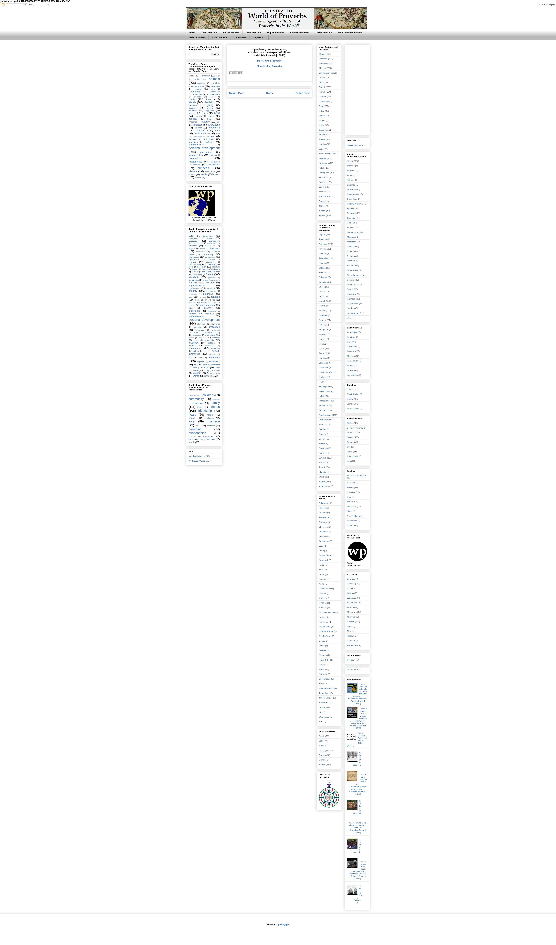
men (218, 133)
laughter (198, 128)
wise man (210, 171)
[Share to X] (235, 72)
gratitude (211, 277)
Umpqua (323, 707)
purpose (192, 345)
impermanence (196, 285)
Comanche (324, 541)
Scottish (322, 191)
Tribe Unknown (326, 698)
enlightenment (213, 94)
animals (214, 79)
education (197, 94)
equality (197, 97)
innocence (193, 122)
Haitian (350, 399)
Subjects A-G (259, 37)
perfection (209, 142)
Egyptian (351, 208)
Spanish (322, 201)
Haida (321, 565)
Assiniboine (324, 517)
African (322, 54)
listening (192, 303)
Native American (197, 37)
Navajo (322, 617)
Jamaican (351, 404)
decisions (216, 267)
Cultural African (326, 73)
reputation (215, 162)
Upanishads (352, 456)
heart (217, 113)
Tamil (349, 626)
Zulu (349, 318)
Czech (322, 287)
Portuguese (324, 172)
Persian (322, 755)
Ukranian (323, 472)
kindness (198, 124)
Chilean (350, 342)
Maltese (322, 377)
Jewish (322, 135)
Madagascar (353, 232)
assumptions (211, 243)
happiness (209, 110)
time (196, 365)
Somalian (351, 280)
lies (213, 300)
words (204, 174)
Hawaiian (351, 492)
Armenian (323, 249)
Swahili (350, 289)
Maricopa (323, 598)
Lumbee (322, 593)
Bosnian (322, 272)
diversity (195, 272)
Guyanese (351, 351)
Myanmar (351, 617)
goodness (193, 108)
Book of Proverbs (355, 428)
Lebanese (323, 363)
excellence (212, 97)
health (205, 113)
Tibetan (350, 636)
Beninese (351, 189)
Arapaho (323, 512)
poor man (215, 324)
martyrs (204, 302)
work (217, 174)
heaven (198, 116)
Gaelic (322, 736)
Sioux (321, 683)
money (210, 136)
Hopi (321, 569)
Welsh (321, 477)
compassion (194, 257)
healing (192, 113)
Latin (321, 149)
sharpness (212, 354)
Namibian (351, 246)
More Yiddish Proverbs (269, 66)
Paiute (322, 645)
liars (206, 300)
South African (325, 196)
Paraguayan (352, 361)
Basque (322, 263)
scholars (196, 165)
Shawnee (323, 674)
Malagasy (351, 237)
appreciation (214, 241)
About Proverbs (209, 32)
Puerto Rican (353, 408)
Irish (321, 120)
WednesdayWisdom (198, 461)
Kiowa (321, 584)
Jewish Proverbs (323, 32)
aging (197, 79)
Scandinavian (325, 420)
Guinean (351, 223)
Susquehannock (326, 688)
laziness (202, 297)
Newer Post (236, 93)
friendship (209, 102)
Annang (350, 175)
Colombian (352, 346)
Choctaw (323, 536)
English (322, 87)
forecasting (197, 275)
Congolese (352, 199)
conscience (215, 92)
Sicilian (322, 439)
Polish (321, 168)
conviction (211, 259)
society (192, 440)
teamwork (214, 361)
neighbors (193, 142)
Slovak (322, 443)
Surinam (351, 370)
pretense (216, 330)
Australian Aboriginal (356, 475)
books (198, 89)
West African (353, 303)
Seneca (322, 669)
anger (210, 238)
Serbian (322, 429)
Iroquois (322, 579)
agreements (193, 238)
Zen (349, 461)
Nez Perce (323, 622)
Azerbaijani (324, 258)
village (200, 440)
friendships (194, 105)
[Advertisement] (357, 89)
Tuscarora (323, 702)
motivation (208, 139)
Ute (320, 712)
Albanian (323, 239)
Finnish (322, 306)
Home (192, 32)
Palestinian (324, 391)
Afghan (322, 234)
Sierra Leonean (354, 275)
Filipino (350, 487)
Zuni (321, 721)
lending (197, 300)
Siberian (322, 434)
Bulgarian (323, 277)
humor (210, 119)
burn (213, 89)
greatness (193, 110)
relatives (192, 437)
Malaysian (351, 506)
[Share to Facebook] (238, 72)
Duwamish (323, 560)
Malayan (351, 502)
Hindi (349, 588)
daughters (216, 399)
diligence (216, 269)
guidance (216, 280)
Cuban (350, 389)
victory (206, 370)
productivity (210, 335)
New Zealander (354, 516)
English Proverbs (275, 32)
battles (202, 249)
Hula (349, 497)
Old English (324, 750)
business (215, 248)
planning (201, 324)
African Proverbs (231, 32)
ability (191, 236)
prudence (194, 342)
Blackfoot (323, 522)
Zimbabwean (353, 313)
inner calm (209, 288)
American (323, 58)
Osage (322, 641)
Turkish (322, 210)
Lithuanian (323, 367)
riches (196, 351)
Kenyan (350, 227)
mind (191, 308)
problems (213, 155)
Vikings (322, 760)
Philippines (352, 520)
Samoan (351, 525)
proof (196, 340)
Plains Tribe (324, 660)
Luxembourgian (326, 372)
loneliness (209, 418)
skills (201, 358)
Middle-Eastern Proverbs (350, 32)
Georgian (323, 315)
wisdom (193, 171)
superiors (201, 362)
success (203, 168)
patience (192, 314)
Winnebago (324, 717)
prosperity (209, 340)
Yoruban (351, 308)
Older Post (303, 93)
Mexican (351, 356)
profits (191, 338)
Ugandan (351, 299)
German (322, 96)
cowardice (210, 262)
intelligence (211, 291)
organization (212, 311)
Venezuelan (352, 375)
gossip (210, 108)
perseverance (196, 144)
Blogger (284, 924)
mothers (192, 139)
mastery (192, 305)
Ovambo (351, 261)
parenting (195, 429)
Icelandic (323, 334)
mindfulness (198, 136)
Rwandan (351, 265)
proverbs (195, 158)
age (218, 76)
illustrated (351, 669)
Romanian (205, 76)
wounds (198, 178)
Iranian (322, 115)
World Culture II (219, 37)
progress (202, 338)
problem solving (196, 155)
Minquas (323, 603)
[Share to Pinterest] (241, 72)
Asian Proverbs (253, 32)
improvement (194, 288)
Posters (350, 660)
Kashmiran (352, 602)
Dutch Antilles (353, 394)
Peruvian (351, 365)
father (200, 407)
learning (200, 130)
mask (214, 302)
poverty (197, 327)
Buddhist (323, 63)
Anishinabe (324, 503)
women (192, 174)
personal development (204, 148)
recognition (209, 346)
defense (205, 269)
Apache (322, 508)
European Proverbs (299, 32)
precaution (205, 152)
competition (210, 257)
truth (206, 367)
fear (218, 272)
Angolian (351, 170)
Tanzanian (351, 294)
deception (201, 267)
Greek (191, 76)
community (194, 91)
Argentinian (352, 332)
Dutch (321, 82)
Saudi (321, 187)
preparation (199, 330)
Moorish (322, 745)
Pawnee (322, 650)
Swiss (321, 462)
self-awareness (211, 164)
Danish (322, 77)
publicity (211, 343)
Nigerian (323, 158)
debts (191, 267)
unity (217, 367)
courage (192, 262)
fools (208, 99)
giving (210, 105)
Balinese (351, 483)
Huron (321, 574)
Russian (322, 182)
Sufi (349, 447)
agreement (208, 236)
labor (191, 297)
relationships (195, 161)
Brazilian (351, 337)
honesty (193, 118)
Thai (349, 631)
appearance (194, 241)
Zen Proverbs (239, 37)
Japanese (323, 130)
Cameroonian (353, 194)
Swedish (323, 458)
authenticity (215, 83)
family (192, 99)
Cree (321, 546)
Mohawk (323, 607)
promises (216, 338)
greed (205, 280)
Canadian (323, 282)
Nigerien (351, 256)
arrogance (201, 83)
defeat (194, 269)
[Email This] (230, 72)
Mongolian (352, 612)
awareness (198, 86)
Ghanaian (323, 101)
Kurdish (322, 144)
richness (207, 351)
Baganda (351, 185)
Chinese (322, 68)
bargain (192, 249)
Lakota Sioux (325, 588)
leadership (214, 127)
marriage (213, 421)
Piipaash (323, 655)
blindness (215, 86)
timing (196, 367)
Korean (322, 139)
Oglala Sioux (324, 626)
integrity (205, 121)
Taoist (321, 206)
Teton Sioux (324, 693)
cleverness (200, 252)
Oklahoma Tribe (326, 631)
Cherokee (323, 527)
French (322, 92)
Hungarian (323, 329)
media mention (202, 133)
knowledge (214, 124)
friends (192, 102)
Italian (321, 125)
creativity (211, 264)
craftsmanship (195, 264)
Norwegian (324, 163)
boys (198, 395)
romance (208, 436)
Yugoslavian (324, 486)
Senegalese (352, 270)
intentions (193, 294)
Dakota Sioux (325, 555)
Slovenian (323, 448)
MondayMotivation (197, 456)
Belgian (322, 268)
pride (196, 333)
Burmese (351, 579)
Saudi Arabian (325, 415)
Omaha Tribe (325, 636)
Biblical (350, 423)
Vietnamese (352, 645)
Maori (321, 382)
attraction (193, 245)
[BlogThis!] (233, 72)
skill (190, 357)
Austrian (322, 253)
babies (191, 395)
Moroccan (351, 242)
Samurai (351, 442)
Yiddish (322, 215)
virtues (217, 370)
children (207, 395)
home (211, 116)
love (217, 130)
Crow (321, 550)
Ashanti (350, 180)
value (195, 370)
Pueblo (322, 664)
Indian (321, 111)
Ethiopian (351, 213)
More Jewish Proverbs (269, 61)
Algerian (351, 166)
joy (218, 122)
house (192, 418)
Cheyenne (323, 531)
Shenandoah (325, 679)
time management (211, 365)
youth (191, 442)
